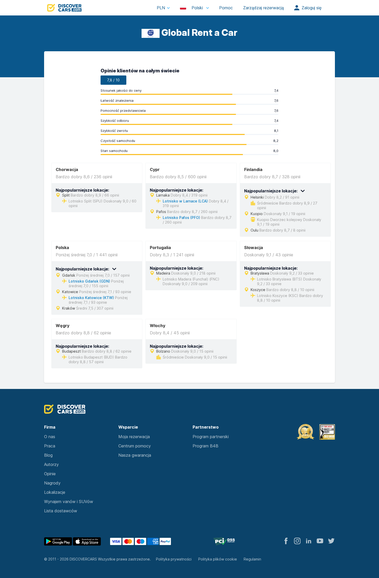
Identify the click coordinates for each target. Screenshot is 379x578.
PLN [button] (161, 7)
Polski (197, 7)
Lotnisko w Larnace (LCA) (185, 201)
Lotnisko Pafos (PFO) (181, 217)
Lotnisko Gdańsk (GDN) (89, 281)
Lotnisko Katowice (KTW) (91, 297)
